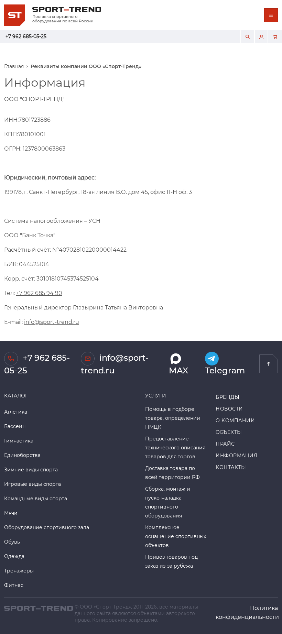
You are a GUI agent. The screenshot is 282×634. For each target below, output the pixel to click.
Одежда (14, 556)
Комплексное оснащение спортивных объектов (175, 536)
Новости (229, 408)
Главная (14, 66)
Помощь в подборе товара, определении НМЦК (172, 418)
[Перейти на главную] (268, 363)
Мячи (11, 513)
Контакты (231, 467)
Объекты (229, 432)
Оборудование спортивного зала (46, 527)
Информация (237, 455)
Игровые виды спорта (32, 484)
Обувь (12, 541)
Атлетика (15, 411)
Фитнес (13, 585)
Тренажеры (19, 570)
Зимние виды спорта (31, 469)
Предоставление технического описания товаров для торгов (175, 447)
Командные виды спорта (35, 498)
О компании (235, 420)
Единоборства (22, 455)
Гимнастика (18, 440)
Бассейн (14, 426)
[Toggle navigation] (271, 15)
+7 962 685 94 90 (39, 292)
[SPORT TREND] (38, 607)
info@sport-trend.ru (51, 321)
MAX (178, 370)
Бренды (227, 397)
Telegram (225, 370)
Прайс (225, 443)
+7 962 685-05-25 (26, 36)
